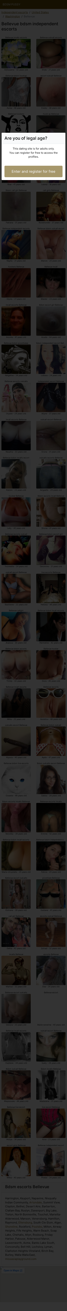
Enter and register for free (33, 171)
